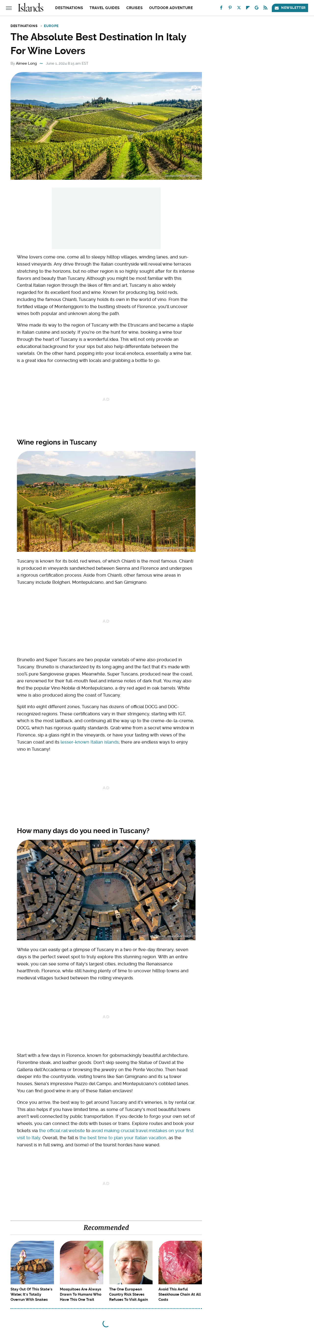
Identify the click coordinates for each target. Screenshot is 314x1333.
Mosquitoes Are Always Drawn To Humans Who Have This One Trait (80, 1294)
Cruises (134, 8)
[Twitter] (238, 8)
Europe (51, 26)
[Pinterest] (230, 8)
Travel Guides (105, 8)
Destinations (69, 8)
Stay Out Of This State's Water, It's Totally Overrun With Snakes (31, 1294)
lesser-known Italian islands (90, 742)
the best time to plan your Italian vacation (122, 1137)
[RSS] (265, 8)
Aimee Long (26, 63)
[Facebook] (221, 8)
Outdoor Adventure (171, 8)
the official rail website (62, 1130)
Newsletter (293, 8)
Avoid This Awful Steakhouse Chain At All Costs (179, 1294)
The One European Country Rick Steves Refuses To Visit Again (128, 1294)
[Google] (256, 8)
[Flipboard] (247, 8)
